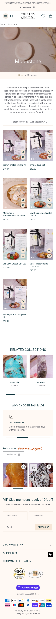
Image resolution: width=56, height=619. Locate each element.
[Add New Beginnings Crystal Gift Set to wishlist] (49, 182)
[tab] (5, 159)
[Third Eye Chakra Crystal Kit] (15, 294)
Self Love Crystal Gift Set (14, 264)
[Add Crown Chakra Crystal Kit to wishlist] (22, 134)
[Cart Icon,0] (49, 16)
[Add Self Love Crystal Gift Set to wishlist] (22, 232)
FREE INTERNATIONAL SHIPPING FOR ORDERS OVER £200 (28, 3)
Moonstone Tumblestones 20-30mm (14, 214)
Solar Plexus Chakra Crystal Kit (39, 265)
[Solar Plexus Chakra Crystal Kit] (41, 244)
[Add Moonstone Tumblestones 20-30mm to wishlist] (22, 182)
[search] (11, 16)
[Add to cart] (23, 157)
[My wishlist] (43, 16)
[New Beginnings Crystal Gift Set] (41, 193)
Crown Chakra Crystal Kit (14, 165)
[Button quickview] (23, 152)
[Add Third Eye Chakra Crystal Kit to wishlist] (22, 283)
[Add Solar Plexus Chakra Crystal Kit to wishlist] (49, 232)
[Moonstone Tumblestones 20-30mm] (15, 193)
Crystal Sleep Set (37, 165)
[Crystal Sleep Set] (41, 145)
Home (2, 24)
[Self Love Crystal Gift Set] (15, 244)
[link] (13, 454)
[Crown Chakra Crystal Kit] (15, 145)
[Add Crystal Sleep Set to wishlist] (49, 134)
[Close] (50, 606)
